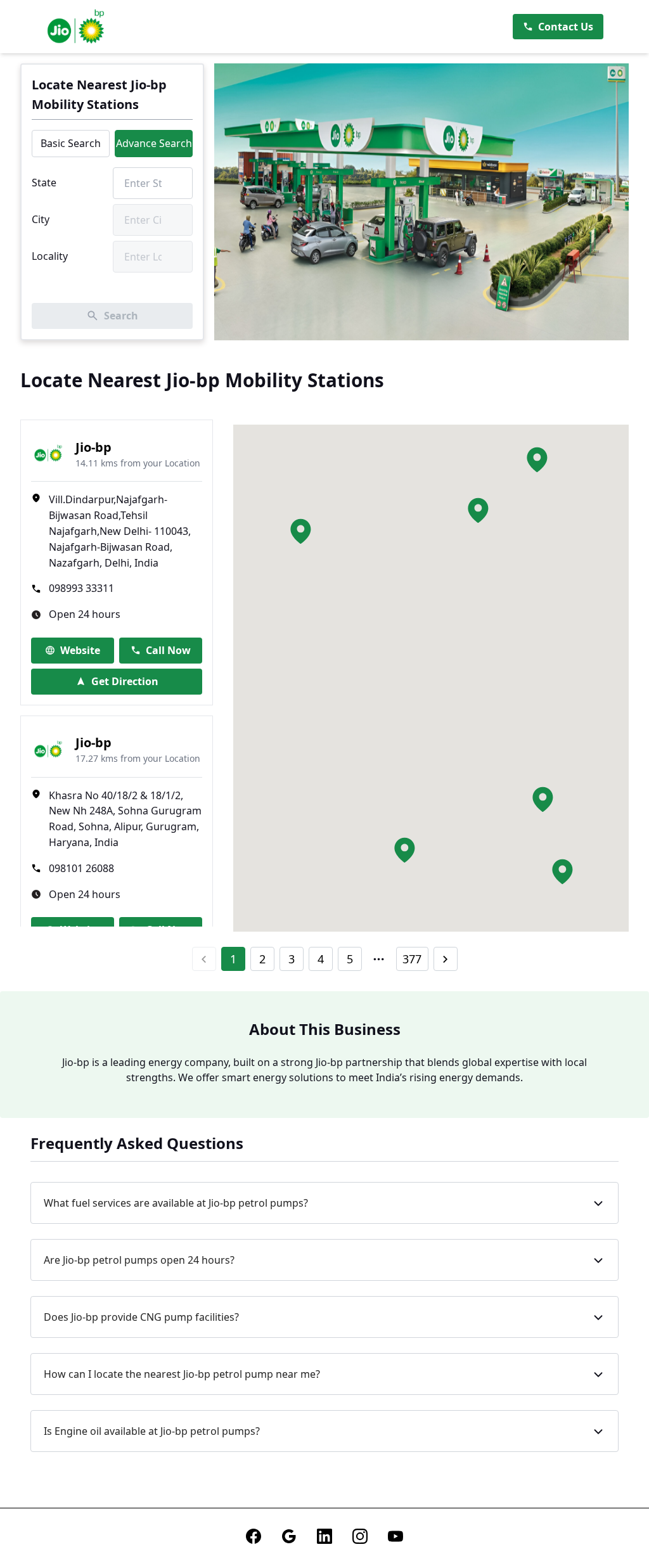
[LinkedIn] (324, 1536)
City (40, 219)
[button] (478, 510)
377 (411, 958)
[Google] (289, 1536)
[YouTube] (395, 1536)
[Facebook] (253, 1536)
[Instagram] (360, 1536)
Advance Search (154, 143)
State (44, 182)
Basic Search (71, 143)
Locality (50, 256)
